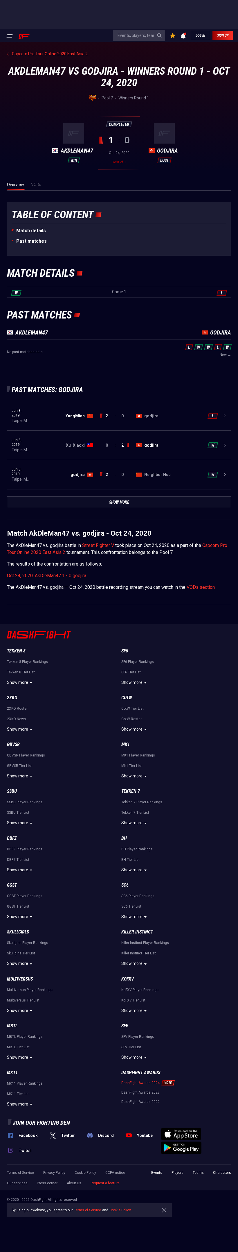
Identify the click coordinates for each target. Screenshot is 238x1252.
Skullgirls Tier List (21, 953)
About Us (74, 1183)
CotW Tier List (132, 709)
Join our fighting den (41, 1122)
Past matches (31, 241)
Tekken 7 (130, 791)
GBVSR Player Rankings (26, 755)
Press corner (47, 1183)
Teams (198, 1173)
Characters (222, 1173)
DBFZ (12, 838)
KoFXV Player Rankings (139, 990)
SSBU (12, 791)
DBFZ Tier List (18, 860)
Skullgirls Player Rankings (27, 943)
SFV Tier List (131, 1047)
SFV (124, 1026)
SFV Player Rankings (137, 1037)
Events (156, 1173)
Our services (17, 1183)
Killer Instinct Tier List (138, 953)
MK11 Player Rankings (25, 1083)
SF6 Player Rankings (137, 662)
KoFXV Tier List (133, 1000)
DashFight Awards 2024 (140, 1083)
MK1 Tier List (131, 766)
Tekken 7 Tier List (135, 813)
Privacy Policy (54, 1173)
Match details (31, 230)
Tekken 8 (16, 651)
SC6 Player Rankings (137, 896)
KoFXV (127, 979)
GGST (12, 885)
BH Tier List (130, 860)
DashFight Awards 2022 (140, 1102)
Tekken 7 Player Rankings (141, 802)
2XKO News (16, 719)
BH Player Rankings (137, 849)
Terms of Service (20, 1173)
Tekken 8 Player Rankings (27, 662)
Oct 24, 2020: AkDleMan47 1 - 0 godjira (46, 575)
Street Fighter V (98, 545)
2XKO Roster (17, 709)
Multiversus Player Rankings (30, 990)
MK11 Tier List (18, 1094)
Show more (17, 682)
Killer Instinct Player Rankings (145, 943)
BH (124, 838)
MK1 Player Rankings (138, 755)
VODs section (201, 587)
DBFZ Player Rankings (24, 849)
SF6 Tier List (131, 672)
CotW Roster (131, 719)
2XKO (12, 697)
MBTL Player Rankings (25, 1037)
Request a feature (105, 1183)
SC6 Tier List (131, 906)
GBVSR (13, 744)
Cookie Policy (85, 1173)
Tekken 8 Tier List (21, 672)
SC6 (125, 885)
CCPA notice (115, 1173)
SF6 (124, 651)
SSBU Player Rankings (24, 802)
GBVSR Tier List (19, 766)
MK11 (12, 1072)
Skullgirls (18, 932)
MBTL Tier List (18, 1047)
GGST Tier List (18, 906)
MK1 (125, 744)
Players (177, 1173)
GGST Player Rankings (24, 896)
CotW (126, 697)
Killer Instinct (137, 932)
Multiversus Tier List (23, 1000)
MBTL (12, 1026)
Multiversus (20, 979)
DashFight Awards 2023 (140, 1092)
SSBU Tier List (18, 813)
